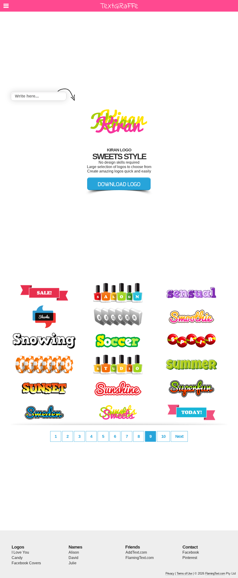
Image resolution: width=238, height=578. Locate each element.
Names (75, 547)
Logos (18, 547)
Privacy (169, 573)
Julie (72, 563)
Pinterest (189, 558)
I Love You (20, 552)
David (73, 558)
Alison (74, 552)
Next (179, 436)
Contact (190, 547)
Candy (17, 558)
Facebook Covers (26, 563)
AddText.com (136, 552)
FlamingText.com (140, 558)
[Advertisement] (119, 52)
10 (163, 436)
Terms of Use (184, 573)
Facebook (190, 552)
